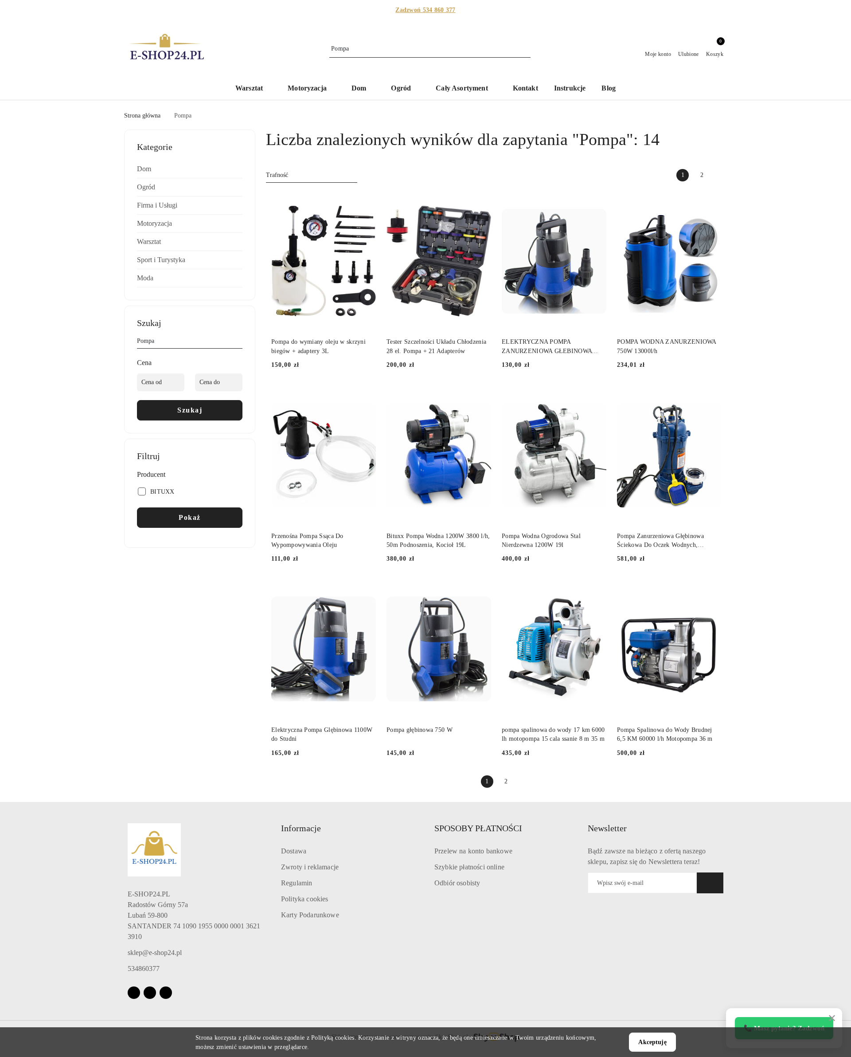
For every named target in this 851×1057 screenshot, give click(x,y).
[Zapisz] (710, 882)
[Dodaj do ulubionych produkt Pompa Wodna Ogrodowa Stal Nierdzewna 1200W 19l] (596, 395)
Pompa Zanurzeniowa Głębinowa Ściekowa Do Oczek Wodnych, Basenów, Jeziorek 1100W (660, 541)
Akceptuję (652, 1042)
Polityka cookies (304, 899)
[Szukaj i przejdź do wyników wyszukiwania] (525, 48)
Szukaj (189, 410)
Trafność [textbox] (277, 175)
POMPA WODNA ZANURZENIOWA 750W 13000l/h (666, 346)
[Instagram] (150, 992)
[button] (253, 89)
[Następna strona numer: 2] (720, 175)
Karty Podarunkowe (310, 915)
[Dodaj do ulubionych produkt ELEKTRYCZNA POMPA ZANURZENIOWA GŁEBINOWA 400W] (596, 201)
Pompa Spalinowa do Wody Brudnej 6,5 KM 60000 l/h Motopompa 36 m (665, 734)
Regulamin (296, 883)
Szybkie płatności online (469, 867)
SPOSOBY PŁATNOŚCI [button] (478, 828)
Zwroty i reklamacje (310, 867)
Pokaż (190, 517)
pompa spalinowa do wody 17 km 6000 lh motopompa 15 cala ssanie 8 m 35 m (553, 734)
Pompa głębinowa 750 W (419, 730)
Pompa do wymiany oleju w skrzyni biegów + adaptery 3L (318, 346)
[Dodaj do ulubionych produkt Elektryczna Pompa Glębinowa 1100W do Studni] (365, 589)
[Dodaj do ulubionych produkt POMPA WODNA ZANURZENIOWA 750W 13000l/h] (711, 201)
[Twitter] (166, 992)
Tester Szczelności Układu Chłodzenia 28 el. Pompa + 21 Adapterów (436, 346)
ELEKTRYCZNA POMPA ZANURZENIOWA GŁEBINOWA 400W (547, 346)
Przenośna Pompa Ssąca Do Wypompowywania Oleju (307, 540)
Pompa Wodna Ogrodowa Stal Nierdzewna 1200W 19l (541, 540)
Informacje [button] (301, 828)
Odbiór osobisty (457, 883)
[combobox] (311, 175)
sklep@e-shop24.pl (155, 952)
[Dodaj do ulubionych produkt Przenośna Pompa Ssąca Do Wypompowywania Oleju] (365, 395)
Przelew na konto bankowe (473, 851)
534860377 (144, 968)
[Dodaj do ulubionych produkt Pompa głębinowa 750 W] (481, 589)
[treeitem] (189, 169)
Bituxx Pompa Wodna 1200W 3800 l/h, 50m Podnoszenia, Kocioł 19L (438, 540)
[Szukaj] (238, 342)
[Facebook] (134, 992)
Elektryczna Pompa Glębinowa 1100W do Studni (321, 734)
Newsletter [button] (607, 828)
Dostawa (293, 851)
